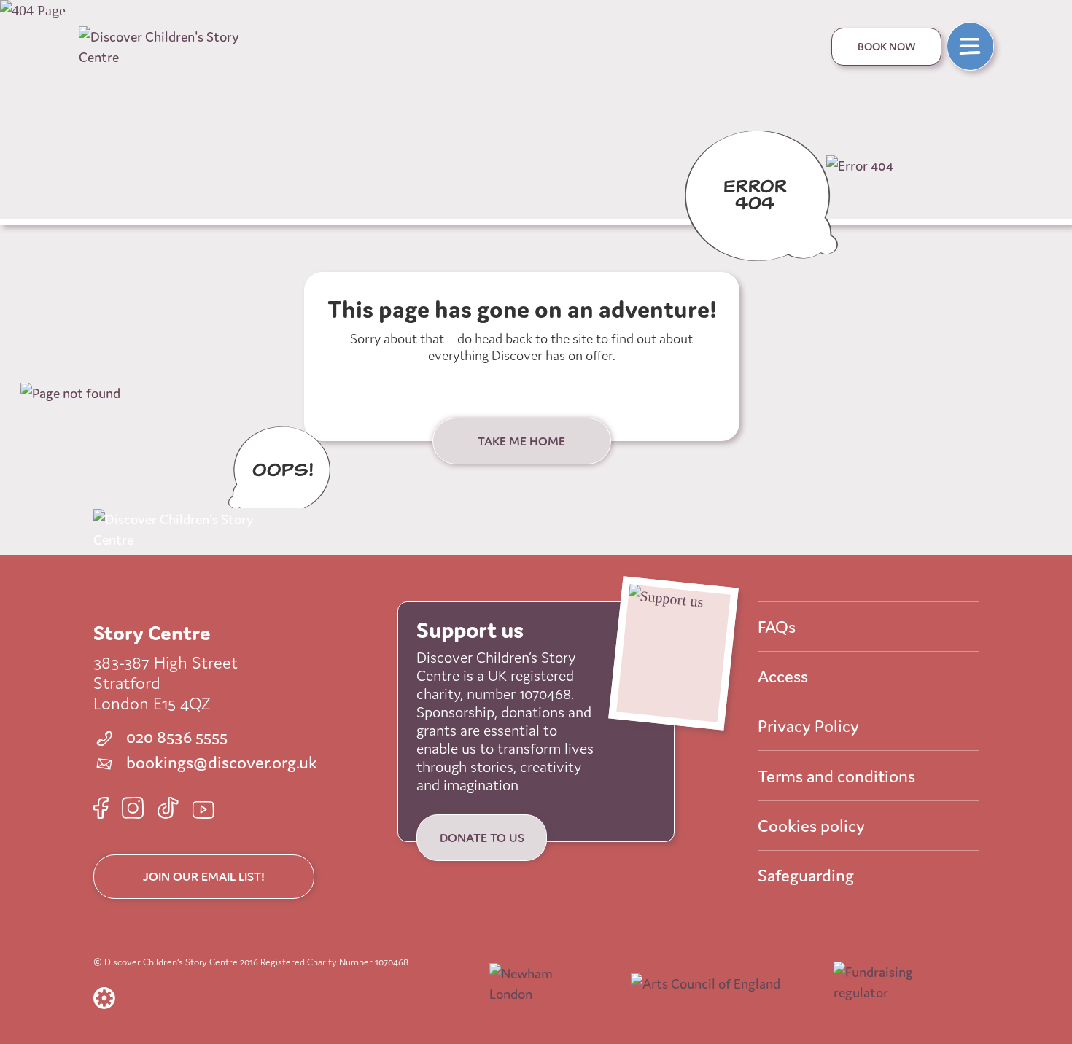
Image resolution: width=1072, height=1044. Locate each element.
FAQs (777, 627)
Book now (886, 46)
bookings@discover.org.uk (220, 762)
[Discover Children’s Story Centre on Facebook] (101, 808)
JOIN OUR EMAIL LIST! (204, 876)
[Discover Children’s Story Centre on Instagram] (133, 808)
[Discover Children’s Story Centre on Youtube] (203, 810)
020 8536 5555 (175, 737)
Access (783, 676)
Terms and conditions (836, 776)
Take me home (521, 441)
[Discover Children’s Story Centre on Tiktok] (168, 808)
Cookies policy (811, 826)
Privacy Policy (808, 726)
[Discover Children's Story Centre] (171, 46)
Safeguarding (806, 875)
